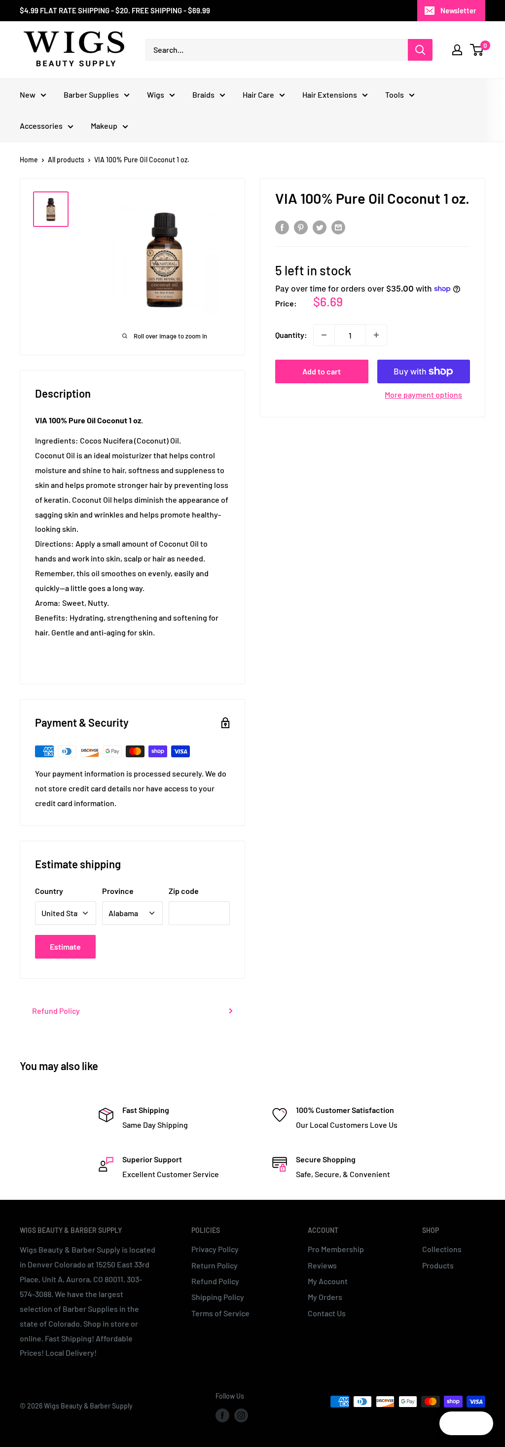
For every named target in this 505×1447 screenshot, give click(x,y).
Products (438, 1265)
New (28, 94)
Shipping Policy (217, 1296)
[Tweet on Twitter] (319, 226)
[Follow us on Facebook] (222, 1415)
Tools (394, 94)
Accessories (41, 125)
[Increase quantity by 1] (376, 335)
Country (49, 890)
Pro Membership (336, 1249)
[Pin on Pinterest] (301, 226)
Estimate (65, 946)
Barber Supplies (91, 94)
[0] (477, 50)
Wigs (155, 94)
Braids (203, 94)
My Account (328, 1281)
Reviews (322, 1265)
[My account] (457, 49)
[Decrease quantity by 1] (324, 335)
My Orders (325, 1296)
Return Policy (214, 1265)
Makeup (104, 125)
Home (29, 159)
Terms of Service (220, 1313)
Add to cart (321, 371)
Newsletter (458, 10)
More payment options (423, 394)
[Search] (420, 50)
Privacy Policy (215, 1249)
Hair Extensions (329, 94)
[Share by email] (338, 226)
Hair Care (258, 94)
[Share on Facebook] (282, 226)
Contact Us (327, 1313)
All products (66, 159)
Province (118, 890)
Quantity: (291, 334)
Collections (442, 1249)
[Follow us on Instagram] (241, 1415)
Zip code (184, 890)
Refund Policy (56, 1010)
